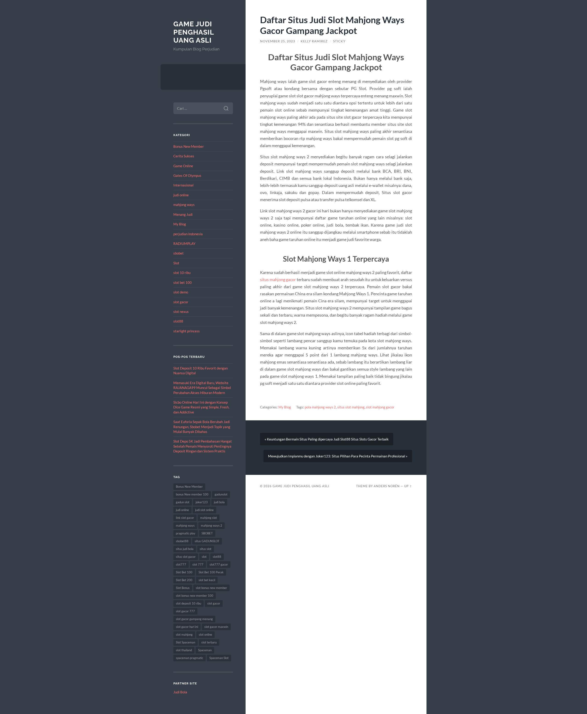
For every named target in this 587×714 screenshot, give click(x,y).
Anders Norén (387, 486)
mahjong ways (184, 204)
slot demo (180, 292)
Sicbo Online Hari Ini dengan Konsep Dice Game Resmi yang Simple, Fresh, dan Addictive (201, 407)
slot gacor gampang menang (194, 619)
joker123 (202, 502)
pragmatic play (185, 533)
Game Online (183, 166)
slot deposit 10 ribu (188, 603)
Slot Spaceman (185, 642)
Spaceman (205, 650)
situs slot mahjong (351, 407)
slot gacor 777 (185, 611)
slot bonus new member (211, 588)
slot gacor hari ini (187, 627)
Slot (176, 263)
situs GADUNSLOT (207, 541)
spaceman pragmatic (189, 658)
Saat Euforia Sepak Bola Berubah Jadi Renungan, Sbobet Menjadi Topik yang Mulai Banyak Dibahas (201, 427)
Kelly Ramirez (314, 41)
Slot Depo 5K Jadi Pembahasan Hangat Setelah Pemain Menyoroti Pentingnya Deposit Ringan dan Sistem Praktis (202, 446)
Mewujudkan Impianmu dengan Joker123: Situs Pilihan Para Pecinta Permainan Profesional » (337, 456)
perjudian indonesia (188, 234)
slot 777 (197, 564)
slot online (205, 634)
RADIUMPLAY (184, 243)
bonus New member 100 (192, 494)
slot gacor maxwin (216, 627)
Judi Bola (180, 692)
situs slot (205, 549)
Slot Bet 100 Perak (211, 572)
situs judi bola (185, 549)
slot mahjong (184, 634)
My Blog (179, 224)
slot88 (178, 321)
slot (204, 556)
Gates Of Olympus (187, 175)
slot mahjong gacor (380, 407)
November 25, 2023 (277, 41)
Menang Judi (183, 214)
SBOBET (207, 533)
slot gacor (180, 302)
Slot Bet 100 (184, 572)
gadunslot (221, 494)
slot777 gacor (219, 564)
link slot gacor (185, 518)
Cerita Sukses (183, 156)
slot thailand (184, 650)
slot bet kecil (207, 580)
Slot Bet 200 (184, 580)
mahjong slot (208, 518)
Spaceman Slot (219, 658)
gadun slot (182, 502)
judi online (181, 195)
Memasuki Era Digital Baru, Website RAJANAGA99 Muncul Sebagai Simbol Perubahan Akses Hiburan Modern (202, 388)
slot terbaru (209, 642)
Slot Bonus (183, 588)
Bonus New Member (188, 146)
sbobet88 (182, 541)
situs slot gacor (186, 556)
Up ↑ (408, 486)
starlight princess (186, 331)
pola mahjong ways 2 (320, 407)
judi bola (219, 502)
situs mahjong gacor (278, 279)
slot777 (181, 564)
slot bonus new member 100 (194, 595)
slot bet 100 (182, 282)
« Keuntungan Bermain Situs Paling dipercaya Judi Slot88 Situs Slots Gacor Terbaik (327, 439)
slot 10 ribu (182, 273)
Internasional (183, 185)
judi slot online (204, 510)
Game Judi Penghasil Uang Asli (193, 32)
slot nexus (181, 311)
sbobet (178, 253)
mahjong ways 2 (211, 525)
